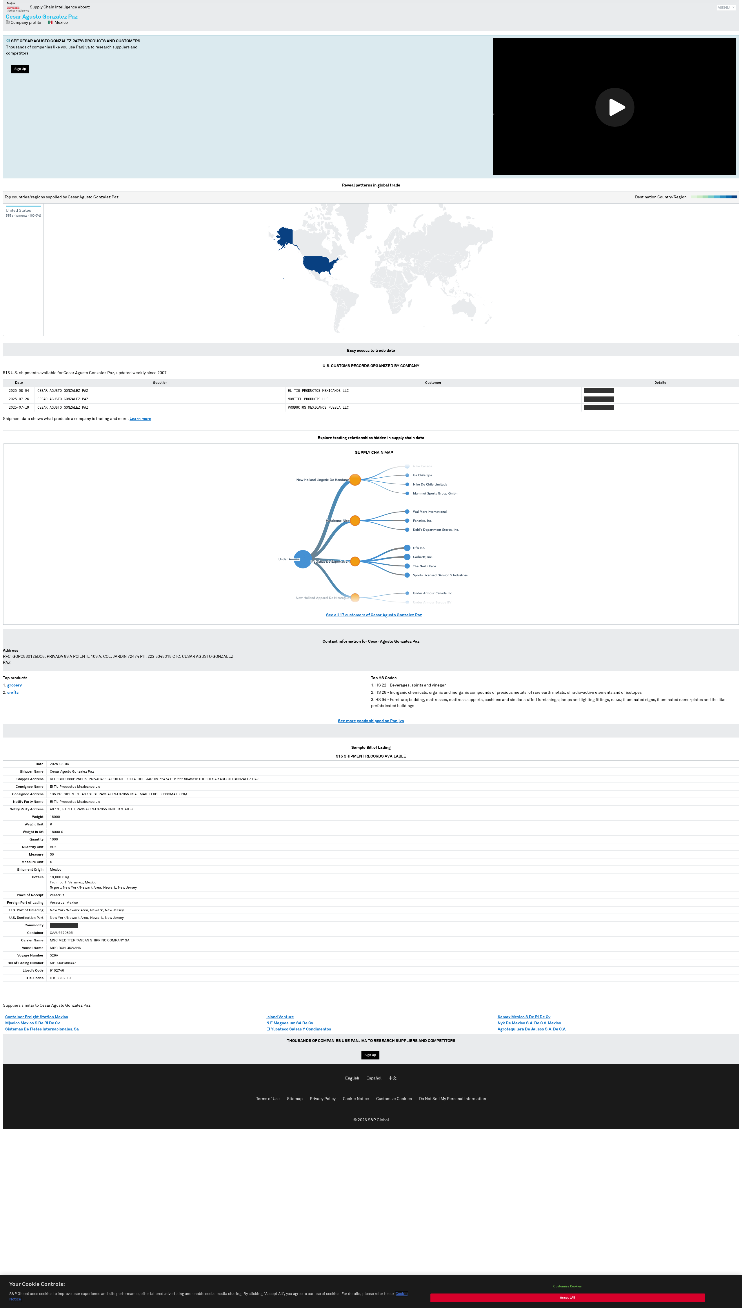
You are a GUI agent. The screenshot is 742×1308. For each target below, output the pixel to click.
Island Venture (280, 1017)
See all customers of (374, 615)
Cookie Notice (356, 1099)
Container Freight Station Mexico (36, 1017)
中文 (393, 1078)
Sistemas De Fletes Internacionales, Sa (42, 1029)
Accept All (567, 1297)
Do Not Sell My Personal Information (452, 1099)
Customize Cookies (394, 1099)
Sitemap (295, 1099)
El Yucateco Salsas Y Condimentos (298, 1029)
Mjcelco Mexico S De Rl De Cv (32, 1023)
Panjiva (18, 7)
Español (373, 1078)
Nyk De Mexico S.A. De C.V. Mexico (529, 1023)
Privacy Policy (323, 1099)
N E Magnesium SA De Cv (289, 1023)
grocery (14, 685)
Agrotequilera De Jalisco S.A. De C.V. (532, 1029)
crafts (13, 693)
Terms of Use (268, 1099)
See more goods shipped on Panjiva (371, 721)
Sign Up (20, 68)
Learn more (140, 419)
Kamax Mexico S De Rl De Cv (524, 1017)
